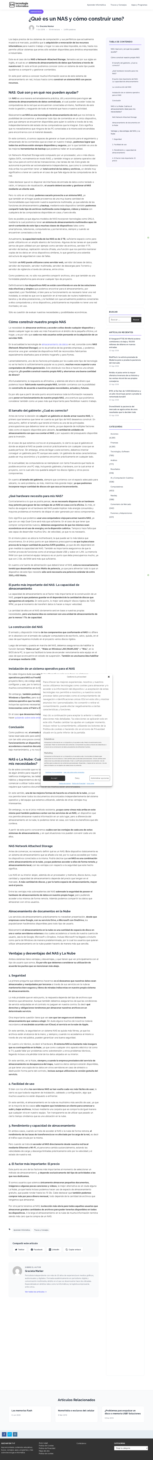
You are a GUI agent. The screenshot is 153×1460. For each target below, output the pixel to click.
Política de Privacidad (78, 783)
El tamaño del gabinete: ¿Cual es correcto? (124, 64)
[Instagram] (15, 1434)
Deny (77, 778)
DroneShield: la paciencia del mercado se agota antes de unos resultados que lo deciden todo (123, 409)
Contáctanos (81, 1443)
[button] (109, 677)
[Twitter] (9, 1434)
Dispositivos (36, 12)
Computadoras (117, 487)
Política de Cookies (46, 1446)
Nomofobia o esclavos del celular (76, 1410)
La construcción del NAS (121, 87)
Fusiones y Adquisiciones (121, 513)
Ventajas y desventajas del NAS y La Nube (125, 132)
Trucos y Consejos (119, 5)
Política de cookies (65, 783)
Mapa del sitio (44, 1451)
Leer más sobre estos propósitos (73, 772)
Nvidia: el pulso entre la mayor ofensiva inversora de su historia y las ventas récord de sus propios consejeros (124, 376)
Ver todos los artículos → (36, 1292)
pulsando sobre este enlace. (29, 717)
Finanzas (114, 443)
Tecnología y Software (120, 451)
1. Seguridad (117, 139)
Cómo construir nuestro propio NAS (125, 57)
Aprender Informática (96, 5)
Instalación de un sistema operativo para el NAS (126, 94)
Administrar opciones (100, 778)
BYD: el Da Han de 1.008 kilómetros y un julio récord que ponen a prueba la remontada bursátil (125, 394)
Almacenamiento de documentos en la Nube (126, 124)
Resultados (115, 469)
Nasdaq (114, 495)
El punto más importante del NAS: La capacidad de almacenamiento (125, 80)
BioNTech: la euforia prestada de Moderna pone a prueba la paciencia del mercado (125, 360)
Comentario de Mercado (121, 504)
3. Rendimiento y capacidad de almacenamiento (124, 151)
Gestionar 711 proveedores (53, 772)
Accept (54, 778)
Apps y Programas (139, 5)
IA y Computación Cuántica (122, 478)
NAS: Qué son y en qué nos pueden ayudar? (125, 50)
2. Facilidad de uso (119, 144)
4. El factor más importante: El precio (124, 159)
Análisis (114, 460)
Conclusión (116, 100)
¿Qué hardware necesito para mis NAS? (125, 72)
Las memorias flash (22, 1410)
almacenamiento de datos (55, 344)
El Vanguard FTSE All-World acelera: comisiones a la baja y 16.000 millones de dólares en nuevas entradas (125, 343)
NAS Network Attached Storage (124, 117)
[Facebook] (4, 1434)
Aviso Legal (90, 783)
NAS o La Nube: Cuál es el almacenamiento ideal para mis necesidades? (123, 109)
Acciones (114, 434)
